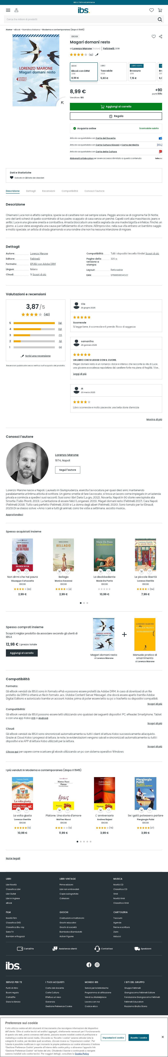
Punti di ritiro (12, 988)
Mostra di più (154, 419)
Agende (117, 922)
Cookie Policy (82, 1053)
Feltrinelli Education (134, 1001)
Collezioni (64, 898)
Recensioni (48, 191)
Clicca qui (12, 751)
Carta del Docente (106, 138)
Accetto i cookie (138, 1037)
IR (82, 388)
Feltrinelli (108, 48)
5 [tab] (90, 841)
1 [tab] (80, 603)
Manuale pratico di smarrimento (145, 656)
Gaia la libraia (13, 1001)
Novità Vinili (119, 898)
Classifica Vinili (121, 903)
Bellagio (64, 577)
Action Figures (67, 936)
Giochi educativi (68, 922)
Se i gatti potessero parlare (145, 815)
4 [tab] (87, 841)
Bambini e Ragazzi (15, 936)
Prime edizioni (66, 884)
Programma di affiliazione (98, 992)
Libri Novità (11, 884)
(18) (60, 323)
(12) (60, 329)
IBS (82, 97)
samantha (87, 341)
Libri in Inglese (13, 898)
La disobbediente (105, 577)
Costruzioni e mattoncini (72, 918)
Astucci (117, 936)
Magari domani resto (103, 655)
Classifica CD (120, 889)
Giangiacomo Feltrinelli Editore (139, 992)
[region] (84, 1037)
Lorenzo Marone (82, 48)
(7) (60, 335)
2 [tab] (84, 603)
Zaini (115, 931)
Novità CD (118, 884)
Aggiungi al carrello (118, 106)
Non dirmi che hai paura (22, 577)
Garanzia (50, 1001)
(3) (60, 341)
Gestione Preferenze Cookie (58, 1006)
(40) (47, 314)
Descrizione (13, 191)
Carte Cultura (52, 992)
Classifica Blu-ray (15, 927)
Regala (118, 116)
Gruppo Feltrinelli (132, 988)
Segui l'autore (67, 470)
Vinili (115, 893)
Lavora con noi (92, 1001)
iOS (33, 718)
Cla (83, 304)
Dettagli (31, 191)
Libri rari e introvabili (69, 889)
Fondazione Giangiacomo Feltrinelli (142, 997)
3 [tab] (87, 603)
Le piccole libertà (146, 577)
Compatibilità (70, 191)
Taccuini (117, 918)
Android (43, 718)
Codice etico (91, 1006)
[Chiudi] (162, 1036)
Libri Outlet (11, 893)
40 (91, 54)
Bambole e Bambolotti (71, 931)
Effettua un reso (53, 997)
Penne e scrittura (121, 927)
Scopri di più (39, 274)
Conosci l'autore (94, 191)
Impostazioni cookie (113, 1037)
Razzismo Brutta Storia (135, 1006)
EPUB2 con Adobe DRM (43, 264)
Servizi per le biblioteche (96, 988)
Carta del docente (54, 988)
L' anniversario (104, 815)
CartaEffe (10, 997)
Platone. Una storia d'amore (63, 815)
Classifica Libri (13, 889)
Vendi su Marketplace (95, 997)
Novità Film (11, 918)
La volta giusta (22, 815)
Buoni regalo (12, 992)
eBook (9, 903)
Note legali (13, 858)
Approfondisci (14, 514)
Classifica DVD (13, 922)
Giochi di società (68, 927)
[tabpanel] (22, 567)
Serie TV (10, 931)
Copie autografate (69, 893)
